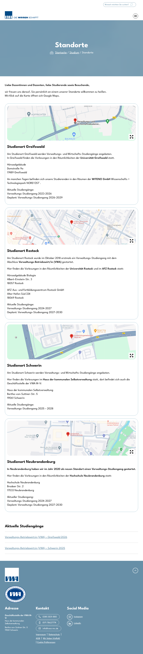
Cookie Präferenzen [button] (46, 642)
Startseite (61, 52)
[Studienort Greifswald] (71, 123)
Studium (74, 52)
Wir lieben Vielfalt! (51, 639)
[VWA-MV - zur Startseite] (21, 15)
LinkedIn (77, 623)
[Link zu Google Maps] (71, 227)
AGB (38, 639)
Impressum (41, 635)
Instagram (78, 617)
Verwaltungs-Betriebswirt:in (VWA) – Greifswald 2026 (36, 537)
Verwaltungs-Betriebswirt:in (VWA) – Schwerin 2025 (35, 548)
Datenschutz (54, 635)
